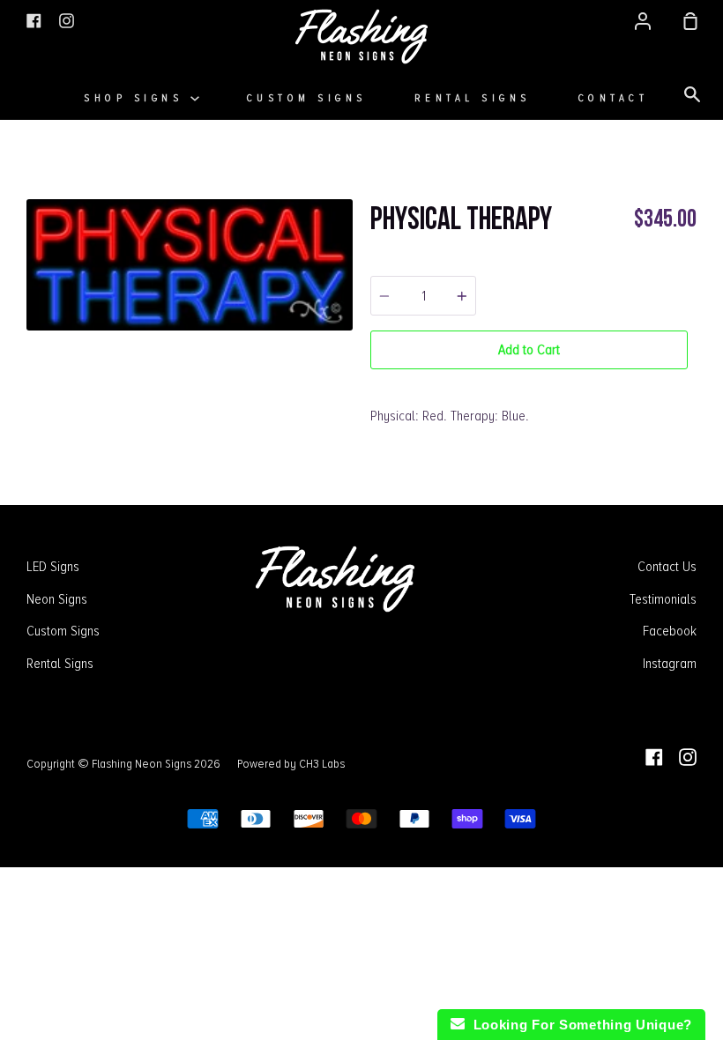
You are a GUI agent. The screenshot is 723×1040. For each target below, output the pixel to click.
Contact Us (667, 567)
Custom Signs (307, 98)
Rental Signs (472, 98)
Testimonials (663, 599)
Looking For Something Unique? (578, 1024)
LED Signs (52, 567)
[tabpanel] (189, 265)
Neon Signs (56, 599)
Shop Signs (137, 98)
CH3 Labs (322, 763)
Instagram (670, 663)
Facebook (670, 631)
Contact (613, 98)
